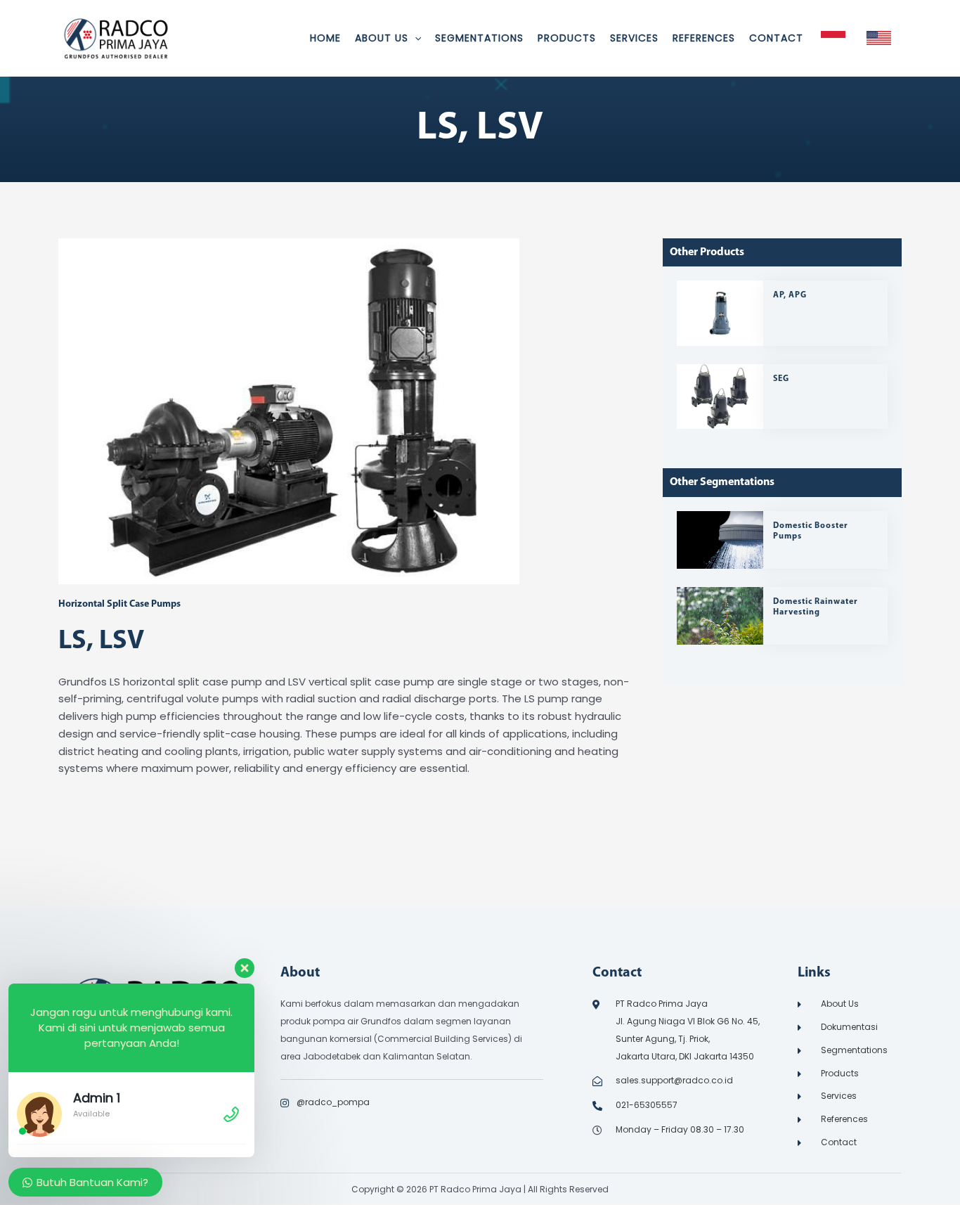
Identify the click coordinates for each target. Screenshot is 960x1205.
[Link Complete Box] (782, 313)
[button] (414, 38)
